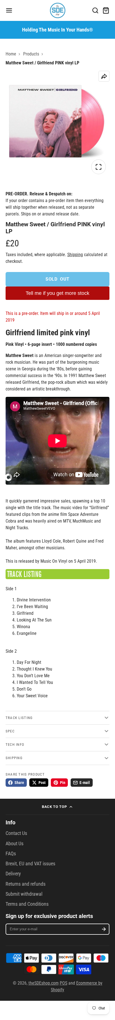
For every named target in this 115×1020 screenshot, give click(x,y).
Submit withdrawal (24, 894)
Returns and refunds (25, 884)
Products (31, 54)
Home (11, 54)
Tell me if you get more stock (57, 293)
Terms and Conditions (27, 904)
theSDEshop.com (43, 983)
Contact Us (16, 833)
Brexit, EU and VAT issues (30, 863)
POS (63, 983)
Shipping (75, 254)
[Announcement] (57, 30)
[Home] (57, 10)
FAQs (11, 853)
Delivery (13, 873)
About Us (14, 843)
